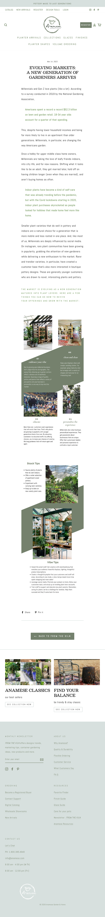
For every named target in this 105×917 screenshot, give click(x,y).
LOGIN (65, 9)
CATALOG (9, 9)
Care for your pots (62, 811)
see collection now (19, 704)
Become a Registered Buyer (18, 792)
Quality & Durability (63, 749)
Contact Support (13, 798)
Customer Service (62, 762)
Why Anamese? (61, 743)
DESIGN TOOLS (53, 9)
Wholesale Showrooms (16, 811)
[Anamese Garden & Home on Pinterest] (17, 769)
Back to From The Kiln (54, 636)
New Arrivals (11, 817)
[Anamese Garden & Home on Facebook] (12, 769)
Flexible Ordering (62, 755)
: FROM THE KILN (73, 817)
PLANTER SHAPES (39, 44)
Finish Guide (60, 798)
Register (86, 25)
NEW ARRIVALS (23, 9)
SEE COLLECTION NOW (68, 709)
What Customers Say (64, 768)
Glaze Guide (59, 805)
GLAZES (68, 37)
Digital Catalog (12, 805)
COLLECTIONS (52, 37)
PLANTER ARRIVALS (29, 37)
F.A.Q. (56, 774)
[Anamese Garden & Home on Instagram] (6, 769)
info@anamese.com (14, 858)
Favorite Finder (61, 792)
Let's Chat (10, 845)
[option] (52, 3)
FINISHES (82, 37)
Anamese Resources (63, 823)
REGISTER (38, 9)
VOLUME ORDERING (65, 44)
